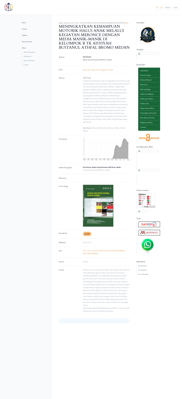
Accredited (140, 23)
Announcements (27, 42)
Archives (24, 35)
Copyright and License (148, 113)
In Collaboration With (144, 147)
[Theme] (161, 7)
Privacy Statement (29, 61)
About (24, 48)
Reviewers (144, 85)
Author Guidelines (147, 94)
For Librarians (143, 274)
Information (140, 261)
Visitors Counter (142, 190)
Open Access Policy (147, 108)
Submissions (27, 56)
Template (139, 49)
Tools (138, 218)
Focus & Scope (145, 75)
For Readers (142, 266)
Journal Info (140, 65)
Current (24, 29)
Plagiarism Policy (146, 122)
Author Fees (144, 103)
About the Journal (29, 52)
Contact (26, 65)
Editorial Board (145, 80)
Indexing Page (145, 89)
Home (24, 23)
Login (175, 7)
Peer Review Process (147, 118)
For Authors (142, 270)
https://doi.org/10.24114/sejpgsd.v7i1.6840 (98, 70)
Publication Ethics (146, 99)
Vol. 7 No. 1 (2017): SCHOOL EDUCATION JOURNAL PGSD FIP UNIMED (100, 23)
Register (167, 7)
